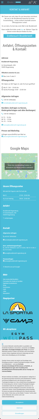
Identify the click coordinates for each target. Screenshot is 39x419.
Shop (4, 285)
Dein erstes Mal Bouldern (10, 279)
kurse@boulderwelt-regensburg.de (15, 125)
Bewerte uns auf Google (12, 267)
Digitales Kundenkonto (10, 283)
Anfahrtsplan (9, 218)
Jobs (4, 291)
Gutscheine (6, 287)
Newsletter (6, 293)
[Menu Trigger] (2, 2)
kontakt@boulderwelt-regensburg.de (16, 103)
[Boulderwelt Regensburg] (14, 2)
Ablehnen (19, 408)
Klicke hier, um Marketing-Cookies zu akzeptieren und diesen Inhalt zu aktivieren (19, 166)
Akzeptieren (19, 402)
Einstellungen (19, 413)
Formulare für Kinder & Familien (12, 281)
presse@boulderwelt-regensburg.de (15, 136)
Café (4, 289)
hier (22, 29)
